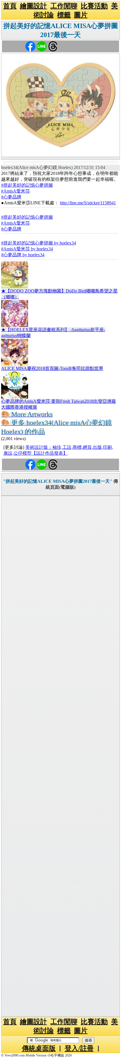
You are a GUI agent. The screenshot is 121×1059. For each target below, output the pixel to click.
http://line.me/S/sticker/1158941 (88, 202)
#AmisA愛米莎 (15, 191)
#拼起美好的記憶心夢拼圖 (27, 185)
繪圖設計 (33, 6)
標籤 (64, 15)
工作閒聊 (63, 6)
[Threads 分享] (53, 46)
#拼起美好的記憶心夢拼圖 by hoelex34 (38, 243)
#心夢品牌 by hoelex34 (22, 254)
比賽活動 (94, 6)
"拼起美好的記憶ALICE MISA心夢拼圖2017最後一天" (57, 481)
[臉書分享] (30, 46)
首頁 (10, 6)
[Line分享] (42, 46)
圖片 (81, 15)
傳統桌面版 (39, 1048)
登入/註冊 (79, 1048)
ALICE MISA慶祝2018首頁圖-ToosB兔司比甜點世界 (52, 368)
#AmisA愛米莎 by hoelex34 (27, 248)
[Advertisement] (60, 756)
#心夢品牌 (11, 197)
